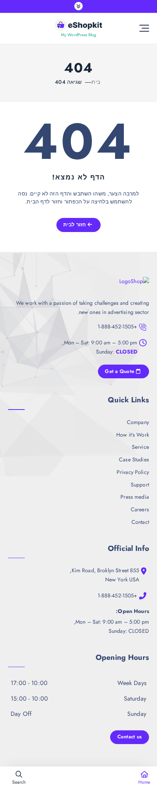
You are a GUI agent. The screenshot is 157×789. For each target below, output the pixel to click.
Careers (140, 509)
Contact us (129, 736)
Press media (134, 497)
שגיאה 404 (68, 82)
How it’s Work (132, 435)
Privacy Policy (133, 472)
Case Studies (134, 459)
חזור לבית (75, 224)
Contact (140, 522)
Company (138, 422)
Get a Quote (120, 371)
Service (140, 447)
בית (95, 82)
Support (140, 484)
